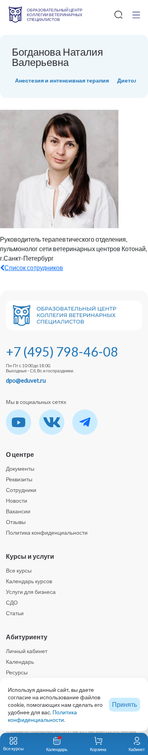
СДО (12, 602)
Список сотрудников (33, 267)
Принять (124, 704)
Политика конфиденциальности (47, 532)
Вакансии (18, 511)
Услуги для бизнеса (31, 591)
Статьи (15, 613)
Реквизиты (19, 479)
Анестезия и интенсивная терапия (62, 80)
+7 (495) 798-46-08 (62, 351)
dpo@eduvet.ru (26, 380)
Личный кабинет (26, 651)
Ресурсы (17, 672)
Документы (20, 468)
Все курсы (19, 570)
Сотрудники (21, 489)
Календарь (20, 661)
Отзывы (16, 521)
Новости (16, 500)
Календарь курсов (29, 581)
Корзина (98, 749)
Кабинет (137, 749)
